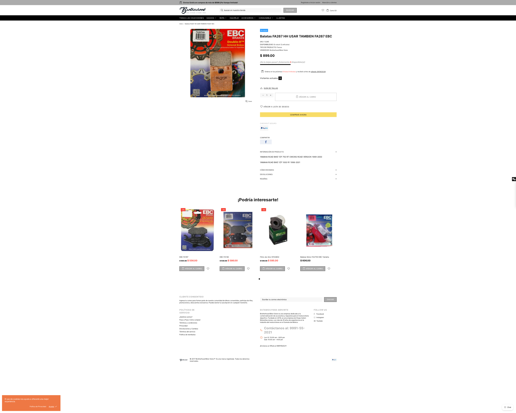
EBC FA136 (224, 257)
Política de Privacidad (38, 406)
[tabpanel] (278, 242)
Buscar (290, 10)
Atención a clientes (329, 2)
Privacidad (183, 326)
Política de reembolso (187, 335)
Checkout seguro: (268, 123)
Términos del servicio (187, 332)
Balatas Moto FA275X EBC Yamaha (314, 257)
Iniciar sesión (315, 2)
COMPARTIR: (265, 138)
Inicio (181, 24)
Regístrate (305, 2)
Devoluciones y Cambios (188, 329)
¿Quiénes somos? (185, 317)
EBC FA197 (183, 257)
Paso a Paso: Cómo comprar (189, 320)
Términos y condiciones (188, 323)
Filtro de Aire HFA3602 (269, 257)
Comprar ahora (298, 115)
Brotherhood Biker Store (193, 10)
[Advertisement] (80, 393)
